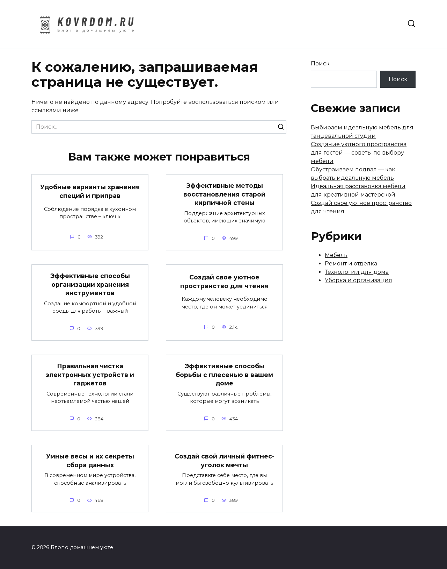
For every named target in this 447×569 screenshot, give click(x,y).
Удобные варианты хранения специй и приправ (90, 191)
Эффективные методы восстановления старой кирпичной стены (224, 194)
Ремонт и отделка (351, 263)
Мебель (336, 255)
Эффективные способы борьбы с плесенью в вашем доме (224, 374)
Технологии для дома (357, 272)
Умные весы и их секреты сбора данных (90, 461)
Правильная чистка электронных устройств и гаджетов (90, 374)
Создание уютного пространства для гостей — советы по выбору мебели (358, 152)
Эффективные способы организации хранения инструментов (90, 284)
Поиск (320, 63)
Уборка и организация (358, 280)
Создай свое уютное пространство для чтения (224, 281)
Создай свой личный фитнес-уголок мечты (224, 461)
